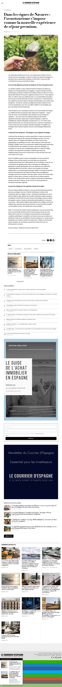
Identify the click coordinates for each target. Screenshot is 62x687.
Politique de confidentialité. (40, 362)
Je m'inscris (46, 356)
